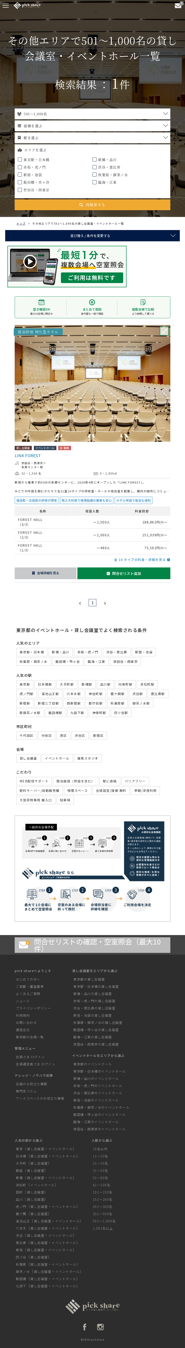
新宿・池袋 (32, 174)
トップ (21, 223)
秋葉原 (21, 1264)
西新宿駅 (74, 703)
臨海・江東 (107, 182)
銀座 (19, 1170)
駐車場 (65, 800)
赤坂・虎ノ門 (34, 167)
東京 (19, 1148)
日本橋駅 (45, 684)
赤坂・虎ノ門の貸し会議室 (94, 1000)
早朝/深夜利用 (145, 790)
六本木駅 (74, 693)
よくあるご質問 (28, 993)
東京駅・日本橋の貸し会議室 (96, 986)
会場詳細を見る (48, 573)
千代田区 (27, 735)
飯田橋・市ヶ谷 (36, 182)
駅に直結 (110, 781)
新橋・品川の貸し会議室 (92, 993)
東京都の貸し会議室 (89, 979)
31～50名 (100, 1170)
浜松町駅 (147, 684)
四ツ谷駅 (121, 712)
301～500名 (103, 1213)
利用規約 (23, 1015)
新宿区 (98, 735)
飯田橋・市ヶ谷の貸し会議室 (96, 1029)
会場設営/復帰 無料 (111, 790)
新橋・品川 (107, 159)
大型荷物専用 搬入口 (36, 800)
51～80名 (100, 1177)
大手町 (21, 1163)
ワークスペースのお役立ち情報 (40, 1098)
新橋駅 (87, 684)
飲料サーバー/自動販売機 (40, 790)
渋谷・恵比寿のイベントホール (97, 1092)
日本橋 (21, 1156)
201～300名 (103, 1206)
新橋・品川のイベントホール (96, 1078)
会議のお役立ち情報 (31, 1083)
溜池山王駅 (50, 693)
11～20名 (100, 1156)
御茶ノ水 (23, 1271)
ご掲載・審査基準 (30, 986)
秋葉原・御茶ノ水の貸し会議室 (97, 1022)
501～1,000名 (104, 1221)
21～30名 (100, 1163)
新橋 (19, 1177)
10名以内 (100, 1148)
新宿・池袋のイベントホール (96, 1100)
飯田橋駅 (55, 712)
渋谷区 (80, 735)
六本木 (21, 1228)
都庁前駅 (96, 703)
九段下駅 (77, 712)
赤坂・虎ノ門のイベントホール (97, 1085)
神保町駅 (99, 712)
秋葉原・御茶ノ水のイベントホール (101, 1107)
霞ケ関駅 (118, 693)
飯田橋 (21, 1278)
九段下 (21, 1285)
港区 (63, 735)
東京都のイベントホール (92, 1064)
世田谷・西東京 (36, 189)
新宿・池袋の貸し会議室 (92, 1015)
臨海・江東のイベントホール (96, 1121)
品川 (19, 1199)
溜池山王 (23, 1221)
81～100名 (102, 1184)
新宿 (19, 1249)
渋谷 (19, 1235)
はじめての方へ (28, 979)
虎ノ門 (21, 1206)
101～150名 (103, 1192)
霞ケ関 (21, 1213)
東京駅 (25, 684)
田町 (19, 1192)
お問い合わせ (26, 1022)
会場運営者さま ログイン (35, 1064)
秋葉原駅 (118, 703)
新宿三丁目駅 (48, 703)
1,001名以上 (103, 1228)
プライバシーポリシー (33, 1008)
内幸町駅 (125, 684)
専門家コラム (26, 1091)
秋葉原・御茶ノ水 (112, 174)
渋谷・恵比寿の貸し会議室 (94, 1008)
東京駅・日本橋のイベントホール (99, 1071)
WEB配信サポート (34, 781)
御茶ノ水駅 (141, 703)
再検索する (96, 204)
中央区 (47, 735)
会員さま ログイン (30, 1056)
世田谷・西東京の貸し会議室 (96, 1044)
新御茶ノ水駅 (30, 712)
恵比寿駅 (158, 693)
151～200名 (103, 1199)
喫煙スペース (77, 790)
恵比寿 (21, 1242)
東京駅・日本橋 (36, 159)
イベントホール (57, 758)
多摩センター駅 (32, 467)
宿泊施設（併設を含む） (75, 781)
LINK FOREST (28, 455)
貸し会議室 (28, 758)
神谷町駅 (96, 693)
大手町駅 (67, 684)
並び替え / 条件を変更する (90, 235)
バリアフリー (135, 781)
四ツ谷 (21, 1257)
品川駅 (105, 684)
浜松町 (21, 1184)
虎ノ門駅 (27, 693)
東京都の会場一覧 (30, 1037)
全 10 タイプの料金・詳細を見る (140, 559)
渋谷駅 (137, 693)
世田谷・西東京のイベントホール (99, 1129)
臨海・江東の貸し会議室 (92, 1037)
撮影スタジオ (87, 758)
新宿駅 (25, 703)
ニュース (23, 1000)
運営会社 (23, 1029)
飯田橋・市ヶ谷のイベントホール (99, 1114)
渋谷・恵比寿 (109, 167)
